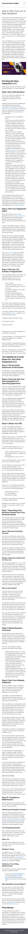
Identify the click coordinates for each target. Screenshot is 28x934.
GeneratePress (14, 931)
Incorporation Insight (10, 3)
